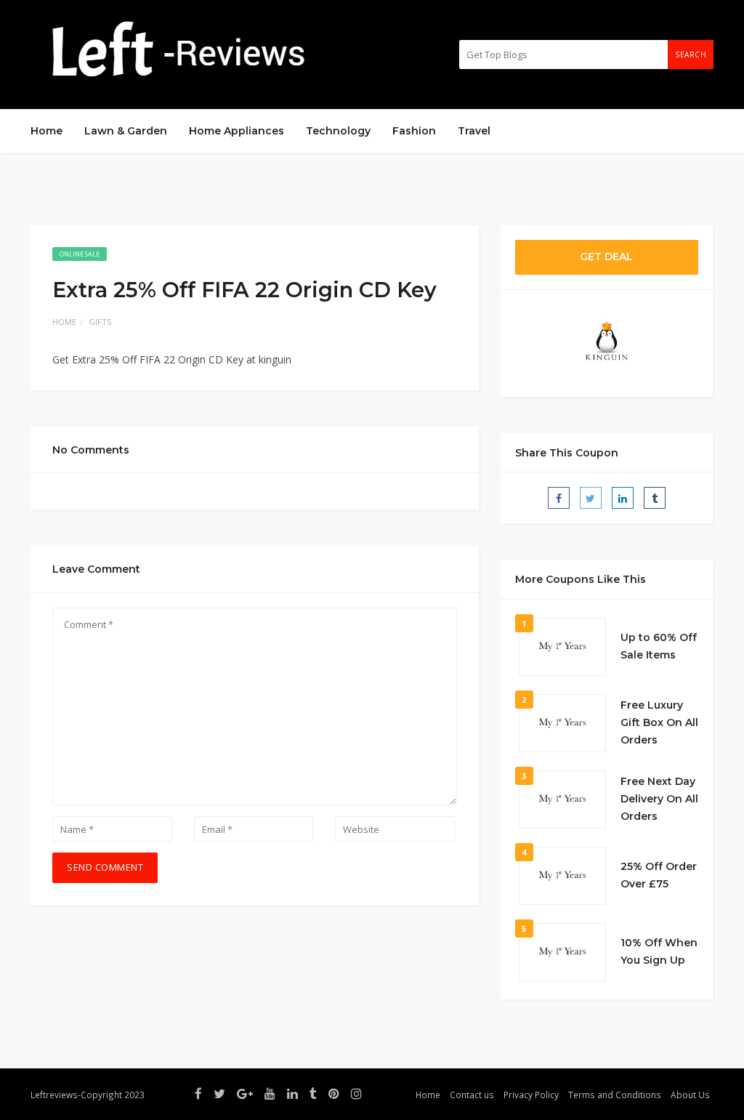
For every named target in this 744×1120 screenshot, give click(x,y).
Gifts (100, 321)
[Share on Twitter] (591, 498)
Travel (474, 130)
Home (46, 130)
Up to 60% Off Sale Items (658, 646)
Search (690, 54)
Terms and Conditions (614, 1094)
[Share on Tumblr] (655, 498)
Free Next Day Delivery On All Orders (659, 799)
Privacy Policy (531, 1094)
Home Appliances (236, 130)
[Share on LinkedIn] (623, 498)
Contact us (472, 1094)
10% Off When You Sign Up (659, 951)
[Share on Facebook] (559, 498)
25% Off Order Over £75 (658, 875)
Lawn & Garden (125, 130)
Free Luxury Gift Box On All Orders (659, 722)
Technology (338, 130)
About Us (690, 1094)
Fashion (414, 130)
